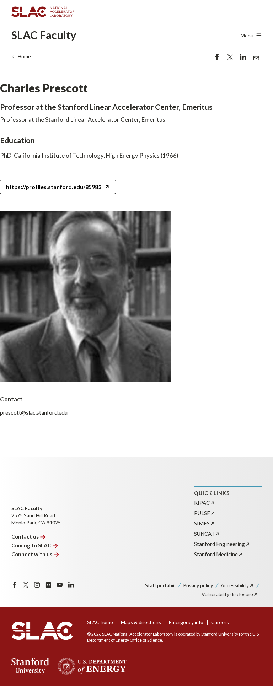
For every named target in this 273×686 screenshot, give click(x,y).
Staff (157, 585)
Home (24, 56)
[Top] (256, 562)
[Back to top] (256, 663)
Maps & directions (141, 622)
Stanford (219, 544)
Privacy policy (198, 585)
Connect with (31, 554)
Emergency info (186, 622)
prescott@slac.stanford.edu (34, 412)
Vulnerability (227, 594)
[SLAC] (42, 631)
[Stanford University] (30, 666)
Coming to (31, 545)
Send (254, 62)
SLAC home (100, 622)
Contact (25, 536)
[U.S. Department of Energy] (90, 666)
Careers (220, 622)
